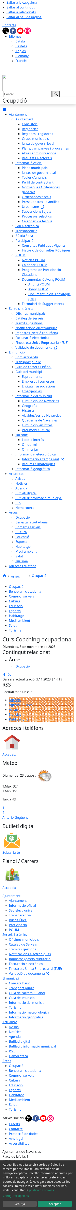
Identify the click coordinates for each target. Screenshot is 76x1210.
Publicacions (18, 719)
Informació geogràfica (26, 1017)
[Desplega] (23, 577)
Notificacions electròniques (30, 954)
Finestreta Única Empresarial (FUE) (35, 968)
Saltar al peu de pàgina (24, 17)
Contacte (9, 25)
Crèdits (14, 1124)
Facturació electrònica (26, 964)
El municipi (10, 978)
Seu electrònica (20, 910)
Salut (13, 625)
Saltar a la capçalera (21, 2)
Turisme (15, 630)
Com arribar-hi (20, 983)
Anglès (20, 51)
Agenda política (21, 705)
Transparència (20, 915)
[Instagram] (27, 30)
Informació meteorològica (29, 1012)
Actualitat (9, 1022)
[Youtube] (20, 30)
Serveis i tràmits (14, 934)
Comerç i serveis (21, 596)
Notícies (15, 714)
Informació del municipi (27, 1002)
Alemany (22, 56)
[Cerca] (56, 94)
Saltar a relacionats (21, 12)
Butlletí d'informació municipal (32, 1046)
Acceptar (55, 1204)
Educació (16, 606)
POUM (14, 930)
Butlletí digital (19, 1041)
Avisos (14, 709)
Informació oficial (22, 905)
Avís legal (16, 1138)
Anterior (8, 817)
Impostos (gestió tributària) (30, 959)
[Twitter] (6, 30)
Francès (21, 60)
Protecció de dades (23, 1133)
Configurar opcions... (17, 1196)
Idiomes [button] (15, 36)
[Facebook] (13, 30)
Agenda (15, 700)
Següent (21, 817)
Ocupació (39, 575)
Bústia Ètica (18, 920)
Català (20, 41)
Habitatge (16, 615)
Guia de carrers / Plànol (27, 993)
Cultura (14, 601)
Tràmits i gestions (22, 949)
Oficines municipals (24, 939)
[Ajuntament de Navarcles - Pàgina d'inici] (27, 82)
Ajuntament (11, 896)
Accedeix (9, 754)
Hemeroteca (18, 1056)
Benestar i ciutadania (25, 591)
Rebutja (19, 1204)
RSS (12, 1051)
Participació (18, 925)
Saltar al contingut (20, 7)
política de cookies (41, 1190)
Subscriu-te (11, 852)
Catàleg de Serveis (23, 944)
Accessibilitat (19, 1143)
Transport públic (21, 988)
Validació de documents (27, 973)
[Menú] (4, 109)
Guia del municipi (22, 998)
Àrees (15, 576)
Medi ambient (19, 620)
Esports (15, 611)
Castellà (21, 46)
